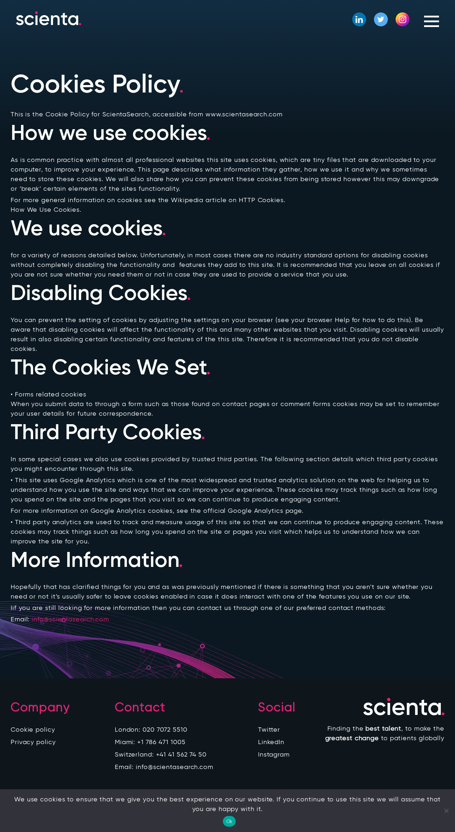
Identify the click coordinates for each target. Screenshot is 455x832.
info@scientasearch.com (70, 619)
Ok (229, 821)
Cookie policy (33, 729)
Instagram (274, 754)
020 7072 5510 (165, 729)
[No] (446, 810)
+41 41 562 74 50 (181, 754)
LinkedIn (271, 742)
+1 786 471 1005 (161, 742)
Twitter (269, 729)
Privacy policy (33, 742)
